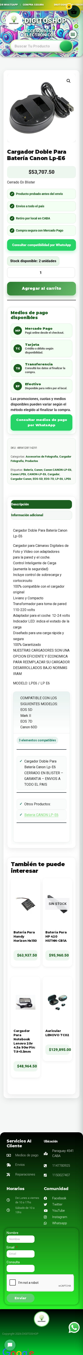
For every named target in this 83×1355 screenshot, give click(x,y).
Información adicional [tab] (27, 515)
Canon (38, 469)
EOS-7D (49, 478)
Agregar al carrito (41, 288)
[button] (72, 34)
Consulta (13, 1262)
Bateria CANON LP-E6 (41, 815)
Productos (31, 461)
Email (11, 1247)
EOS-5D (38, 478)
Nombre (12, 1233)
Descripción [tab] (20, 504)
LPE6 (67, 478)
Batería (28, 469)
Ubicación (51, 1141)
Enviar (20, 1298)
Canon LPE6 (18, 474)
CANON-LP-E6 (36, 474)
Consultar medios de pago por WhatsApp (41, 422)
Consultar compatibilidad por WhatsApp (41, 245)
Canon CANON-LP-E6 (57, 469)
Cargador (54, 474)
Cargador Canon (21, 478)
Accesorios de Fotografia (42, 456)
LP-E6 (59, 478)
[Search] (66, 46)
